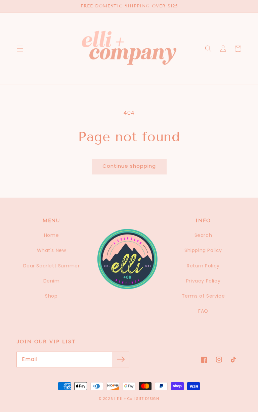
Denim (51, 280)
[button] (20, 48)
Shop (51, 296)
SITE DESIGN (147, 398)
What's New (51, 250)
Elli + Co (124, 398)
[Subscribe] (120, 359)
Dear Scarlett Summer (51, 265)
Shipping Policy (203, 250)
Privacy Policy (203, 280)
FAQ (203, 311)
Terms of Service (203, 296)
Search (203, 235)
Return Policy (203, 265)
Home (51, 235)
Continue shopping (129, 165)
